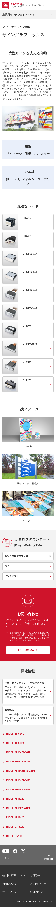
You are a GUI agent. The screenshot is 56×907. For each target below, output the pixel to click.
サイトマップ (9, 892)
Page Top (49, 859)
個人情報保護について (14, 875)
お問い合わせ (37, 892)
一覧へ (5, 858)
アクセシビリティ (39, 883)
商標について (9, 883)
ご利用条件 (36, 875)
